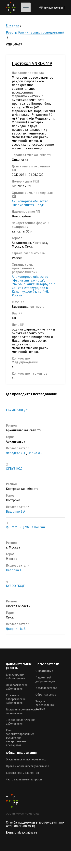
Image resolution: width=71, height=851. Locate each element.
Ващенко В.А (15, 511)
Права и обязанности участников (27, 766)
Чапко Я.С (35, 453)
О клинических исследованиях (26, 759)
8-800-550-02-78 (46, 822)
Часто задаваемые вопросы (24, 779)
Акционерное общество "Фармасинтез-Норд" (30, 203)
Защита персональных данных (45, 705)
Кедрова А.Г (15, 570)
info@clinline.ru (27, 832)
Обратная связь (46, 694)
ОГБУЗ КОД (14, 468)
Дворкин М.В (15, 629)
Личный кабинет (53, 7)
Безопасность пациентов (22, 773)
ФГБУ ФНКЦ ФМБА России (25, 527)
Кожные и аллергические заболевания (16, 699)
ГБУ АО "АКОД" (17, 410)
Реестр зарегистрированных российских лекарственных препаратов (20, 738)
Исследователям (46, 688)
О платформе (44, 671)
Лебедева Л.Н (16, 453)
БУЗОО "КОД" (15, 586)
